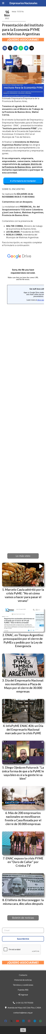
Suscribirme (23, 938)
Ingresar (24, 994)
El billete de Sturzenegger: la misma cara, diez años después (23, 901)
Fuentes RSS (23, 989)
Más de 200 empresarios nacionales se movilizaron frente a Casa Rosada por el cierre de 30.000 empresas (23, 818)
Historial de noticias (23, 980)
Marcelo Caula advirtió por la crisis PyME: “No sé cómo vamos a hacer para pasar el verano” (24, 595)
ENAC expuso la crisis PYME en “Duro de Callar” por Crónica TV (24, 862)
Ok (23, 1030)
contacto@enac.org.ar (23, 1012)
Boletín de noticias (23, 917)
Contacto (23, 975)
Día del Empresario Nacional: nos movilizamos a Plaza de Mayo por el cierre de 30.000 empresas (24, 686)
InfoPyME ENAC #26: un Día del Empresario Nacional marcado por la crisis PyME (24, 729)
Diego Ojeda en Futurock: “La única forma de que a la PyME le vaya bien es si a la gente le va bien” (23, 773)
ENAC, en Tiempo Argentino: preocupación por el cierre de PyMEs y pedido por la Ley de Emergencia (23, 640)
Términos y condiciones (23, 985)
